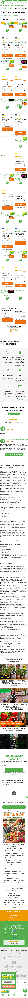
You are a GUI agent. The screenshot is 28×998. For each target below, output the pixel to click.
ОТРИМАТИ (8, 986)
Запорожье (7, 853)
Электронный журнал (8, 953)
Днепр (21, 851)
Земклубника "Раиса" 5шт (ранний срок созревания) (7, 197)
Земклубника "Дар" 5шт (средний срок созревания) (20, 234)
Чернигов (18, 862)
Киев (20, 848)
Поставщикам (8, 905)
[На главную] (3, 2)
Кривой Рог (20, 855)
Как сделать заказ (21, 953)
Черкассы (15, 853)
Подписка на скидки (14, 895)
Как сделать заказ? (9, 902)
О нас (13, 888)
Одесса (14, 851)
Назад (5, 8)
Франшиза (4, 950)
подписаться (14, 770)
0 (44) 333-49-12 (9, 928)
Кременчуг (7, 880)
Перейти (20, 322)
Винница (12, 855)
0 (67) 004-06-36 (19, 929)
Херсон (22, 853)
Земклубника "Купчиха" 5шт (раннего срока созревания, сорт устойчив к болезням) (19, 45)
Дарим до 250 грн (14, 898)
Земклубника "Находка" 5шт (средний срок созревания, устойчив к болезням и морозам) (5, 236)
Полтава (8, 860)
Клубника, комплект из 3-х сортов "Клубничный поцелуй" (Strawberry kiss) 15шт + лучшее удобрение (20, 195)
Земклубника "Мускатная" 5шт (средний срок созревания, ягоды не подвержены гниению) (7, 45)
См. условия (20, 381)
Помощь (22, 900)
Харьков (7, 851)
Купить (7, 55)
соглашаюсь (7, 772)
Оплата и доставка (17, 891)
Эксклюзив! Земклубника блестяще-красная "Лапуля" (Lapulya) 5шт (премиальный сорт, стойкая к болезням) (19, 122)
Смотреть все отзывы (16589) (14, 454)
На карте (15, 937)
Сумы (20, 860)
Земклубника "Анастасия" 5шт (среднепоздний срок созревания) (6, 272)
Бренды (14, 907)
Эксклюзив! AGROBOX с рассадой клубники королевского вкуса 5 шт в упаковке (7, 83)
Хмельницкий (10, 862)
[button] (6, 38)
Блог (7, 888)
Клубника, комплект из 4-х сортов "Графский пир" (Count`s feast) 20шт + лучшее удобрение (7, 311)
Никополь (21, 858)
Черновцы (10, 878)
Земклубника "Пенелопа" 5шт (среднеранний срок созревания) (20, 274)
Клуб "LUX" (17, 893)
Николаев (13, 858)
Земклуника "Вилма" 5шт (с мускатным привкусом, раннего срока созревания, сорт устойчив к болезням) (20, 160)
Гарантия (7, 891)
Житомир (14, 865)
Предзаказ (21, 902)
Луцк (6, 858)
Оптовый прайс (19, 905)
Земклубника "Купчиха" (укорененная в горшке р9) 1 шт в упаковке (6, 120)
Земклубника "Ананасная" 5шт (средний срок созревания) (19, 83)
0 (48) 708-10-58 (8, 929)
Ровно (14, 860)
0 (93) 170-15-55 (18, 928)
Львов (6, 855)
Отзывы (10, 893)
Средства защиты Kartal (10, 900)
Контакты (20, 888)
